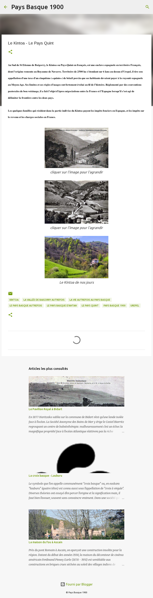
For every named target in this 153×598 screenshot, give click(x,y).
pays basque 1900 (115, 305)
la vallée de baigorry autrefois (44, 300)
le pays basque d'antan (62, 305)
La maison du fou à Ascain (45, 542)
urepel (134, 305)
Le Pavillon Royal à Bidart (45, 409)
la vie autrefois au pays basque (90, 300)
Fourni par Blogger (79, 584)
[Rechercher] (69, 7)
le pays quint (90, 305)
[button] (10, 52)
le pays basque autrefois (26, 305)
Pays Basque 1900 (37, 6)
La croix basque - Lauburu (45, 475)
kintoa (14, 300)
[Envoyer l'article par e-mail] (10, 295)
